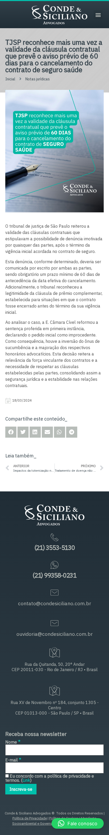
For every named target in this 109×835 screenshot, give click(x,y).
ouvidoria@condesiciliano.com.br (54, 634)
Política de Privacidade (29, 818)
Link (26, 780)
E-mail (13, 759)
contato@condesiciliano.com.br (54, 603)
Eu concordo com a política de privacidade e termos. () (49, 778)
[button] (98, 14)
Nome (12, 741)
